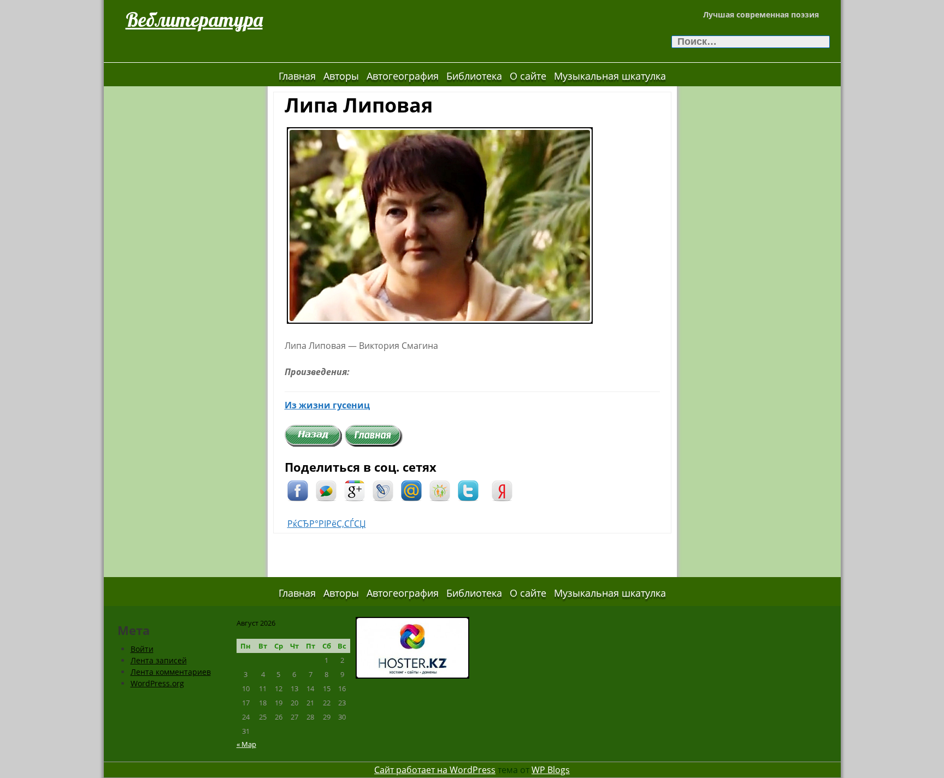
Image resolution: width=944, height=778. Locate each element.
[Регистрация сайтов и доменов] (412, 647)
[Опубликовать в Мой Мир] (411, 490)
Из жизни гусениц (327, 405)
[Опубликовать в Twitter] (468, 490)
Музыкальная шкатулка (610, 75)
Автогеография (403, 75)
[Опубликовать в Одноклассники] (439, 490)
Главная (297, 75)
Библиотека (474, 75)
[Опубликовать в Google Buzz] (326, 490)
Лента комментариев (171, 672)
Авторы (341, 75)
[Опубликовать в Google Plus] (354, 490)
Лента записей (159, 660)
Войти (142, 649)
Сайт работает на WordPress (434, 770)
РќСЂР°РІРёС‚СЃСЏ (326, 524)
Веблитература (194, 19)
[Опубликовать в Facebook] (297, 490)
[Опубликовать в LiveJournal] (383, 490)
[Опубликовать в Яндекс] (502, 490)
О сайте (528, 75)
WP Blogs (551, 770)
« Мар (246, 744)
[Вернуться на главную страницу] (374, 435)
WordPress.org (157, 683)
